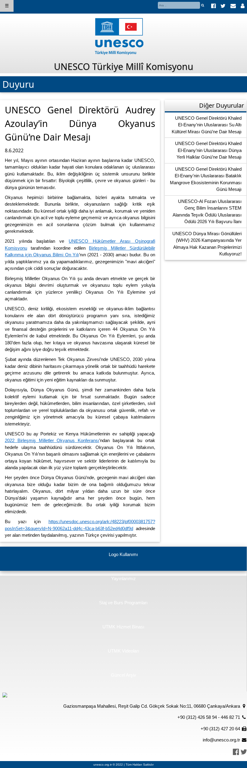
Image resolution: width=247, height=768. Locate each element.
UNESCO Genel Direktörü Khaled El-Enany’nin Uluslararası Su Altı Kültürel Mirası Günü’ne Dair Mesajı (207, 124)
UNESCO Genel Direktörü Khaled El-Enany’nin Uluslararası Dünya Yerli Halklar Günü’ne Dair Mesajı (208, 150)
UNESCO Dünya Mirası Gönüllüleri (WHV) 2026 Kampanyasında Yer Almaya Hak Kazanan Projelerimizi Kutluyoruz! (207, 244)
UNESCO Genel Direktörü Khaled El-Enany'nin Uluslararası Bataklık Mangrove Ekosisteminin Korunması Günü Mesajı (206, 179)
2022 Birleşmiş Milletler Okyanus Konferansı (52, 440)
